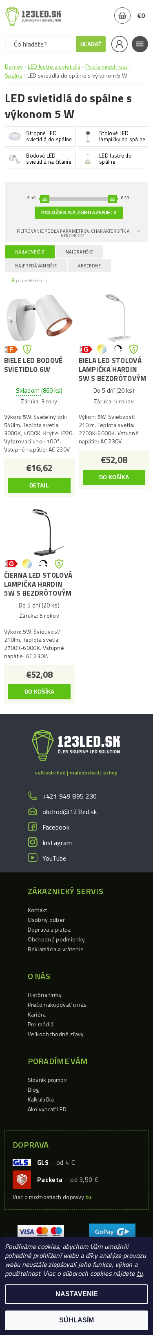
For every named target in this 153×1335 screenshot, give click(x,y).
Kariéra (37, 1014)
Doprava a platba (49, 929)
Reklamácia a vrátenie (56, 949)
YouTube (54, 858)
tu (140, 1273)
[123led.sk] (33, 16)
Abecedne (89, 266)
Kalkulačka (41, 1099)
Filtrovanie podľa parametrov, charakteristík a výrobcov (73, 233)
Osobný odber (46, 919)
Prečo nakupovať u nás (57, 1004)
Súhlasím (76, 1320)
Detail (39, 486)
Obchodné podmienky (56, 939)
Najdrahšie (79, 252)
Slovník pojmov (47, 1079)
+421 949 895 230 (69, 796)
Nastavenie (76, 1293)
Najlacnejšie (29, 252)
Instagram (57, 843)
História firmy (45, 994)
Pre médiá (41, 1024)
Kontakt (37, 910)
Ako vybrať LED (47, 1109)
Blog (33, 1089)
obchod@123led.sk (69, 812)
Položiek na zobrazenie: (78, 213)
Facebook (56, 827)
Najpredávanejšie (36, 266)
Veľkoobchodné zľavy (56, 1034)
